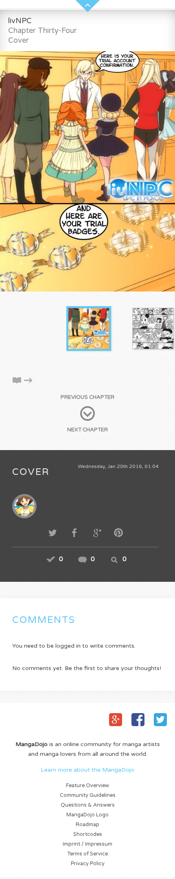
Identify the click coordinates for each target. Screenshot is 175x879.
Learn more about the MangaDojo (87, 769)
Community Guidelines (88, 795)
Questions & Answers (88, 805)
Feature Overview (87, 786)
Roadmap (87, 825)
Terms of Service (88, 854)
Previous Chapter (87, 397)
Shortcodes (87, 834)
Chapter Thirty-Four (42, 30)
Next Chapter (87, 429)
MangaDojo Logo (87, 815)
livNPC (20, 20)
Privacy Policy (88, 864)
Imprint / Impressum (87, 844)
